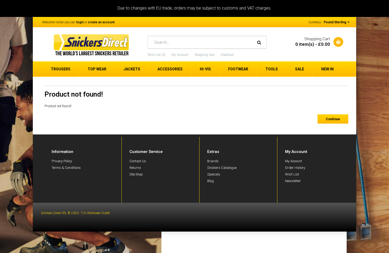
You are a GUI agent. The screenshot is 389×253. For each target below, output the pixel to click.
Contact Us (137, 161)
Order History (295, 168)
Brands (213, 161)
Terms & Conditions (66, 168)
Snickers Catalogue (222, 168)
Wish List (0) (156, 55)
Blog (210, 181)
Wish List (292, 174)
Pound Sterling (335, 22)
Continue (333, 119)
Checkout (227, 55)
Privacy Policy (62, 161)
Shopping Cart (205, 55)
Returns (135, 168)
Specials (213, 174)
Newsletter (293, 181)
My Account (179, 55)
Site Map (136, 174)
